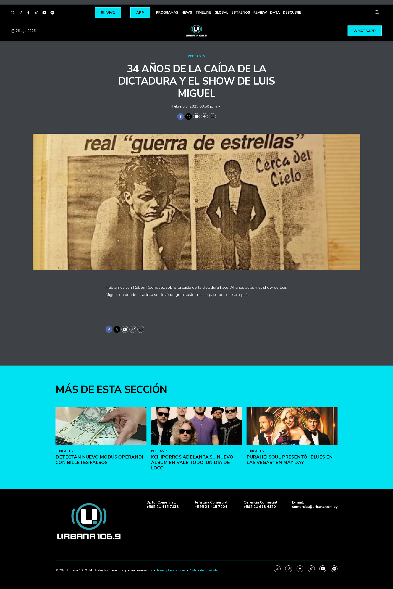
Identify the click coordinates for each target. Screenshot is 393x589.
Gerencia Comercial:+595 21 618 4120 (261, 504)
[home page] (196, 31)
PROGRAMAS (167, 12)
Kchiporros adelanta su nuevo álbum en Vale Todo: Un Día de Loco (192, 462)
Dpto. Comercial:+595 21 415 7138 (162, 504)
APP (140, 12)
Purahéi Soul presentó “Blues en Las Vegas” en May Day (290, 460)
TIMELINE (203, 12)
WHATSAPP (364, 30)
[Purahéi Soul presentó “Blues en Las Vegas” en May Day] (292, 426)
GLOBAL (221, 12)
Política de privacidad (204, 570)
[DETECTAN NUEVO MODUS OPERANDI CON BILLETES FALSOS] (100, 426)
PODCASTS (196, 56)
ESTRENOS (241, 12)
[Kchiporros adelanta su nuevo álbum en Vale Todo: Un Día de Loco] (196, 426)
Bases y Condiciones (171, 570)
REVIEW (260, 12)
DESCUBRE (292, 12)
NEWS (186, 12)
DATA (275, 12)
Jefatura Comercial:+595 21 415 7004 (212, 504)
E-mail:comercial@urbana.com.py (315, 504)
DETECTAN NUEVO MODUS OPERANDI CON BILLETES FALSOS (99, 460)
